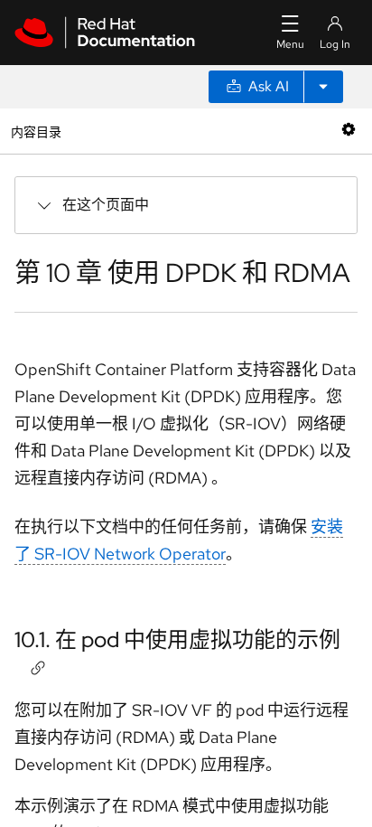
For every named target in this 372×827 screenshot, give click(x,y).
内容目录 (35, 130)
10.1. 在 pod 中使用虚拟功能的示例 (177, 639)
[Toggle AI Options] (323, 86)
